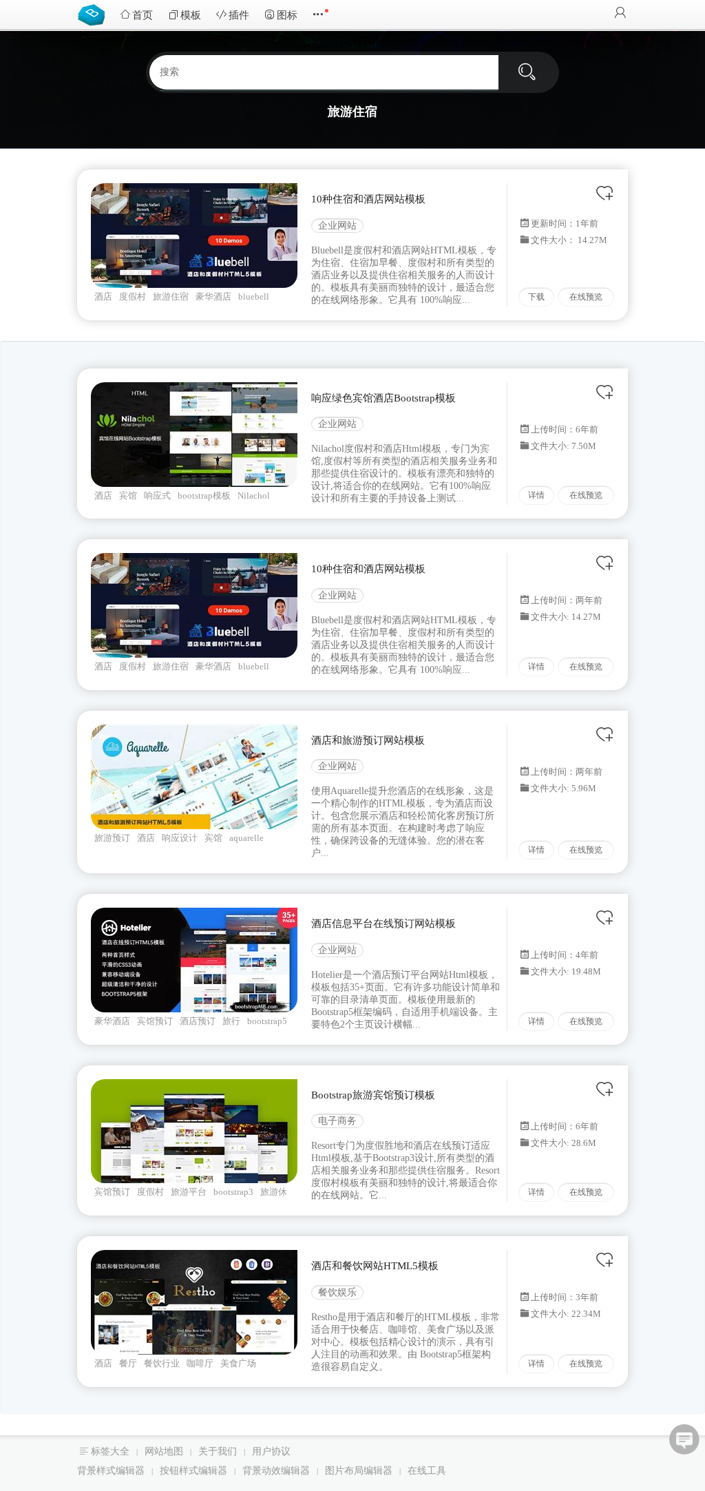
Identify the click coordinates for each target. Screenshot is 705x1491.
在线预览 (585, 297)
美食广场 (238, 1363)
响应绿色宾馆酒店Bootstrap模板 (383, 398)
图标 (287, 15)
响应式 (157, 495)
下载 (536, 297)
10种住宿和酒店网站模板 (368, 199)
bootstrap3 (233, 1192)
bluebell (253, 296)
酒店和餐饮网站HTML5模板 (375, 1265)
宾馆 (128, 495)
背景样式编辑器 (111, 1471)
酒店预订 (197, 1021)
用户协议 (271, 1451)
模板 (190, 15)
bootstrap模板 (204, 495)
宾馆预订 (155, 1021)
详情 (536, 495)
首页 (142, 15)
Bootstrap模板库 (94, 14)
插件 (239, 15)
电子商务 (337, 1121)
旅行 (231, 1021)
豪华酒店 (213, 296)
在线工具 (427, 1471)
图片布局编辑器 (358, 1471)
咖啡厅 (200, 1363)
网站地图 (164, 1451)
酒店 (103, 296)
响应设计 (180, 838)
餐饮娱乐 (337, 1292)
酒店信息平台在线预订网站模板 (383, 923)
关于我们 (217, 1451)
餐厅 (128, 1363)
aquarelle (246, 838)
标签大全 (110, 1451)
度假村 (132, 296)
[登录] (620, 14)
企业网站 (337, 225)
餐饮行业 (162, 1363)
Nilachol (254, 495)
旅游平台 (189, 1192)
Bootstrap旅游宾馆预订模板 (373, 1095)
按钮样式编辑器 (193, 1471)
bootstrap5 (267, 1021)
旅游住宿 (171, 296)
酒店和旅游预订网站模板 (368, 740)
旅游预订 (112, 838)
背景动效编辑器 (276, 1471)
